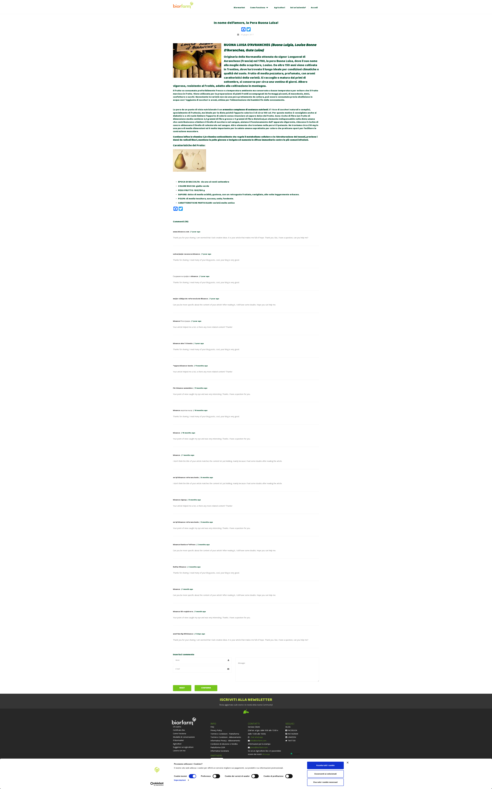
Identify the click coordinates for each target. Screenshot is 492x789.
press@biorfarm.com (259, 747)
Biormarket (239, 7)
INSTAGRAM (292, 734)
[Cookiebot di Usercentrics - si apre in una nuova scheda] (157, 784)
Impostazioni (180, 780)
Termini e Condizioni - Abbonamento (226, 737)
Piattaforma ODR (218, 747)
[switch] (216, 776)
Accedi (314, 7)
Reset (182, 688)
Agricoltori (279, 7)
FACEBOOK (292, 730)
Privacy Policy (216, 730)
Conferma (206, 688)
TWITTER (291, 740)
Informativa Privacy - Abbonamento (225, 740)
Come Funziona (179, 733)
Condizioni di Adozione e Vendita (224, 744)
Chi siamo (177, 727)
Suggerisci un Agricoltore (183, 747)
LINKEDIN (291, 737)
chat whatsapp (256, 737)
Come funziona (257, 7)
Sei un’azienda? (298, 7)
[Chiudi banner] (347, 762)
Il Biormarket (178, 740)
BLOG (287, 727)
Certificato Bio (179, 730)
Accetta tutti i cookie (325, 765)
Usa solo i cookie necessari (325, 782)
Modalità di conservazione (184, 737)
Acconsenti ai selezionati (325, 774)
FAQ (212, 727)
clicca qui (266, 754)
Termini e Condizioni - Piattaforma (225, 734)
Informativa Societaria (220, 751)
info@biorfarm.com (258, 740)
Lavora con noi (179, 750)
